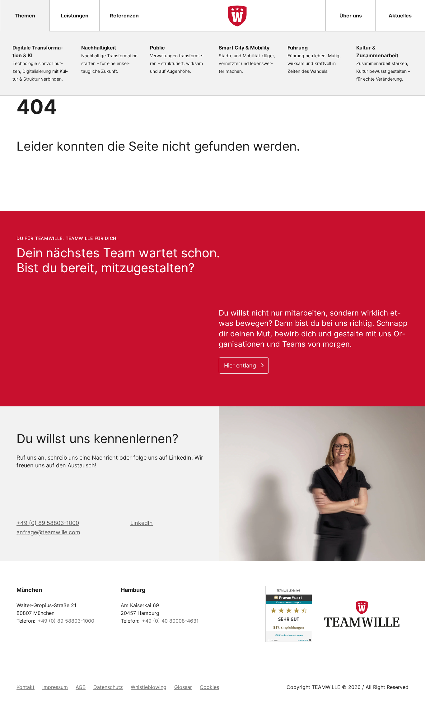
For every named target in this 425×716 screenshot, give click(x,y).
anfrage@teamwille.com (48, 532)
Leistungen (74, 15)
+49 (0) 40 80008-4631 (170, 621)
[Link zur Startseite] (237, 15)
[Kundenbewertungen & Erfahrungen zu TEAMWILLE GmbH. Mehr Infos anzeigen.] (265, 614)
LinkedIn (141, 523)
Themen (25, 15)
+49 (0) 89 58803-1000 (47, 523)
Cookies (209, 687)
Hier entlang (240, 365)
